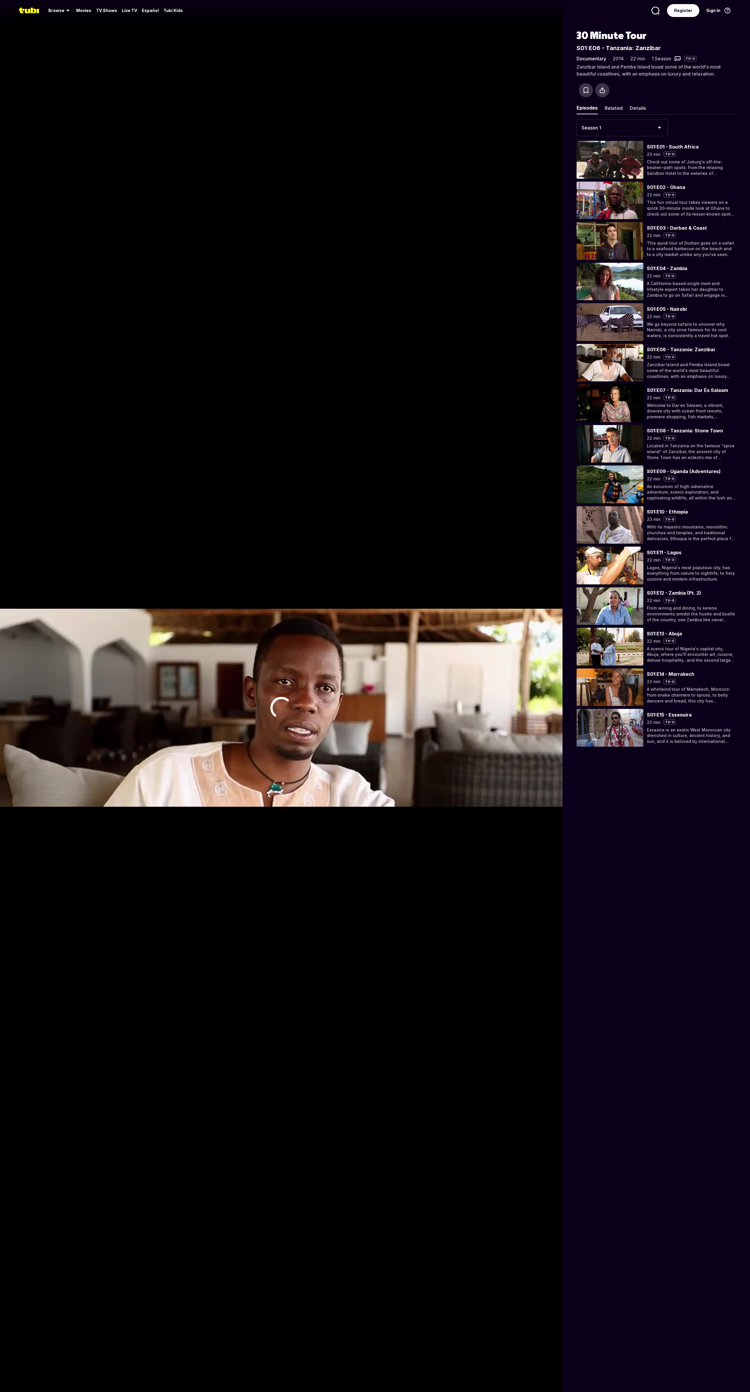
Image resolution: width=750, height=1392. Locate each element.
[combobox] (622, 128)
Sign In (713, 10)
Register (683, 10)
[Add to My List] (586, 90)
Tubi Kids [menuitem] (173, 10)
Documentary (591, 59)
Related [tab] (614, 108)
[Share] (602, 90)
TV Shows (106, 10)
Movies (83, 10)
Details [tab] (638, 108)
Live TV (129, 10)
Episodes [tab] (587, 108)
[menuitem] (59, 10)
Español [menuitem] (150, 10)
